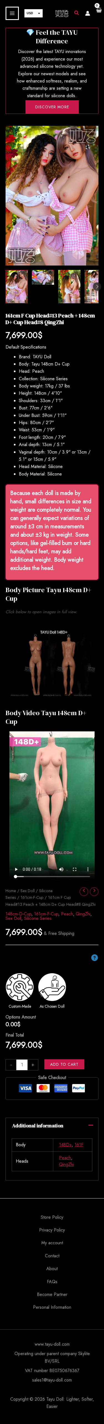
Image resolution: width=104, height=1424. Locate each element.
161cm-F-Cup (32, 897)
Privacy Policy (52, 1230)
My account (52, 1243)
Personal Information (52, 1307)
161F (79, 1145)
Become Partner (52, 1294)
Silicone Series (38, 918)
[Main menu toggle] (12, 13)
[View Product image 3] (69, 286)
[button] (76, 13)
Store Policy (52, 1217)
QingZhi (83, 914)
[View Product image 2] (43, 277)
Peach (67, 914)
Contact (52, 1256)
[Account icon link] (87, 13)
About (52, 1268)
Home (11, 891)
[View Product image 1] (17, 286)
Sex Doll (28, 891)
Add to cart (64, 1064)
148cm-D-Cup (18, 914)
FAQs (52, 1281)
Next (97, 286)
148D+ (65, 1145)
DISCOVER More (52, 107)
